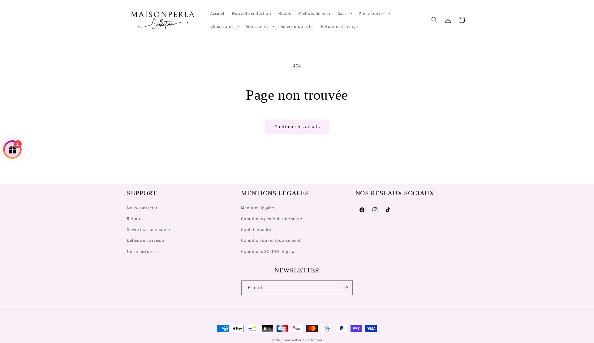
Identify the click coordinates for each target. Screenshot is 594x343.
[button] (344, 13)
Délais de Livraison (145, 240)
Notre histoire (141, 251)
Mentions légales (258, 208)
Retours (135, 218)
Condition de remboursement (271, 240)
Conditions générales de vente (271, 218)
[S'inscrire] (345, 287)
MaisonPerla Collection (303, 340)
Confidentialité (256, 229)
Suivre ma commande (148, 229)
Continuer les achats (297, 126)
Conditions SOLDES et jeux (267, 251)
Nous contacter (142, 208)
